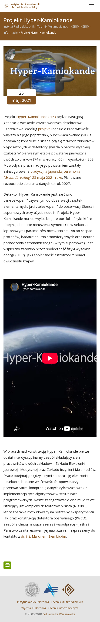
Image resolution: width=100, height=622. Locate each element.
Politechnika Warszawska (59, 614)
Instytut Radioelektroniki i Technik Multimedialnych (50, 602)
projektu (45, 128)
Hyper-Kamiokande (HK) (36, 116)
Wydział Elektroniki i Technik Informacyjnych (50, 608)
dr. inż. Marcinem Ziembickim (43, 536)
